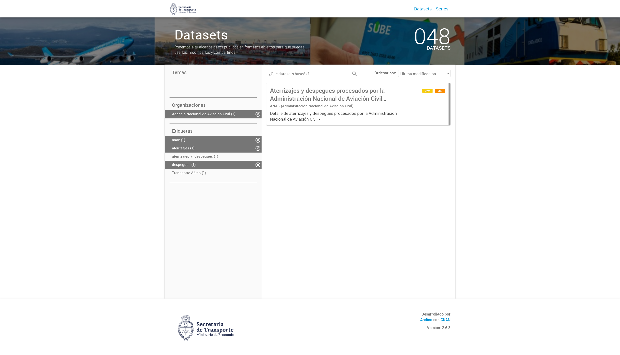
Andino (426, 319)
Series (442, 9)
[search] (354, 74)
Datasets (423, 9)
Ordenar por (384, 72)
